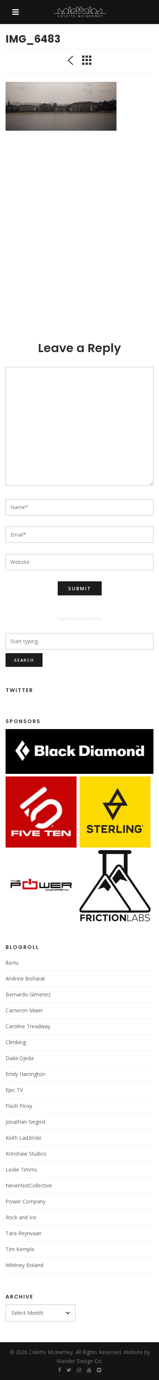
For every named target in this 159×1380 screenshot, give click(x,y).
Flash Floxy (19, 1105)
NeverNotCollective (29, 1185)
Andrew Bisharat (25, 978)
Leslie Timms (21, 1169)
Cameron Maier (24, 1010)
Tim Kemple (20, 1249)
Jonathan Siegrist (26, 1121)
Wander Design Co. (79, 1360)
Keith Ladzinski (23, 1137)
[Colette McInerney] (79, 13)
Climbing (16, 1042)
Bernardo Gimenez (28, 994)
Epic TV (14, 1089)
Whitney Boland (24, 1265)
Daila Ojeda (20, 1058)
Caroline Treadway (28, 1026)
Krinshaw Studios (26, 1153)
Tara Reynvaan (23, 1233)
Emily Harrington (25, 1073)
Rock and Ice (21, 1217)
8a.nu (12, 962)
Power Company (25, 1201)
